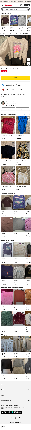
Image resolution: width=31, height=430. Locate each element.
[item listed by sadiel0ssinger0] (7, 344)
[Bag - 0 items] (21, 5)
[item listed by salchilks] (7, 249)
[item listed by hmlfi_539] (7, 366)
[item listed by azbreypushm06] (19, 249)
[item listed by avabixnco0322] (19, 271)
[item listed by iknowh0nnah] (7, 224)
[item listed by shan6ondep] (19, 318)
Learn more (18, 85)
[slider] (15, 50)
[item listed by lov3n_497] (19, 366)
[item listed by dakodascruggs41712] (7, 271)
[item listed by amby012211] (19, 202)
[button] (18, 105)
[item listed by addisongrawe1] (19, 344)
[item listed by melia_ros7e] (7, 318)
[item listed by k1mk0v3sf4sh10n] (19, 224)
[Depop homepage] (8, 5)
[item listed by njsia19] (7, 202)
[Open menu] (2, 5)
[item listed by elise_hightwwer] (7, 297)
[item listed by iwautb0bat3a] (19, 297)
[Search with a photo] (28, 9)
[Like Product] (7, 17)
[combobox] (15, 9)
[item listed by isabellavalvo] (8, 125)
